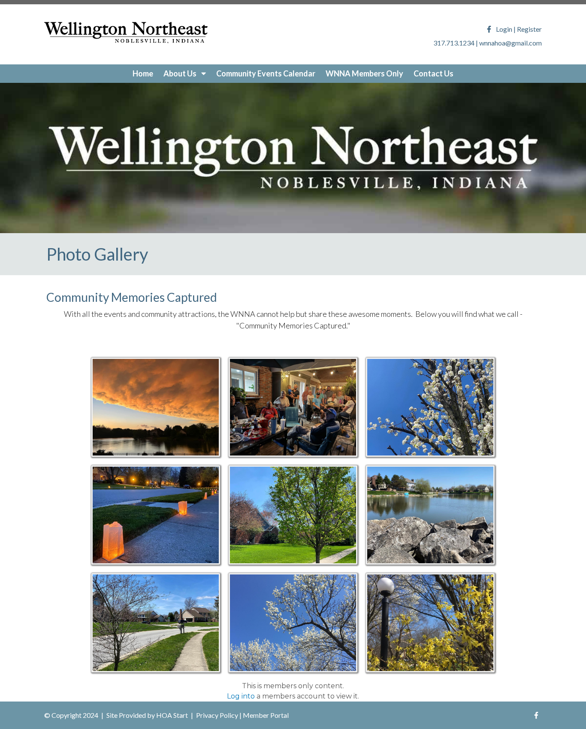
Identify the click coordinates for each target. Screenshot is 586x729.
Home (143, 73)
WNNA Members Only (364, 73)
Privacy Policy (217, 715)
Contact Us (433, 73)
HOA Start (172, 715)
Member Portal (266, 715)
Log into (241, 696)
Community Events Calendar (265, 73)
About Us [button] (180, 73)
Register (529, 29)
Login (504, 29)
